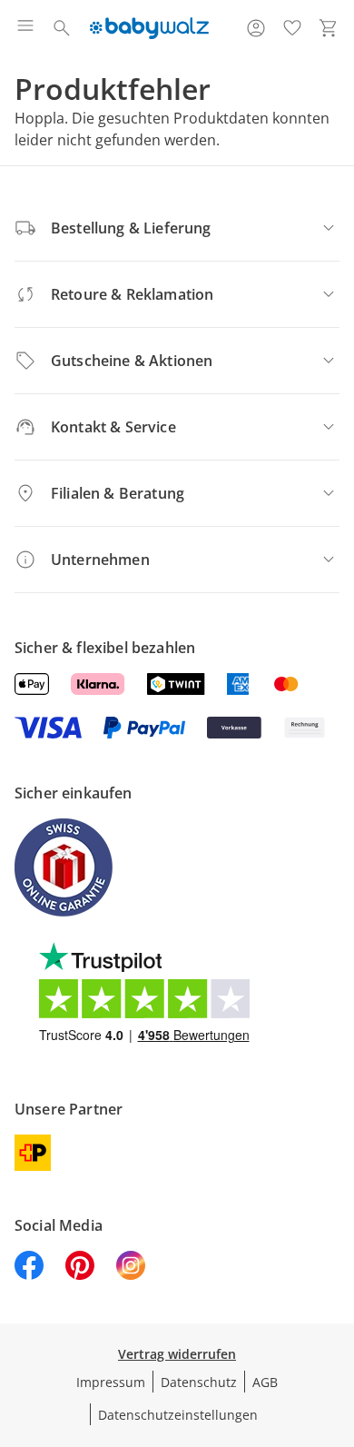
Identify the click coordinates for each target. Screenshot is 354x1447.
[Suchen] (62, 28)
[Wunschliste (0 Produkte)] (292, 28)
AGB (265, 1382)
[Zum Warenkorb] (328, 28)
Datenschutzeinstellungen (178, 1414)
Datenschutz (199, 1382)
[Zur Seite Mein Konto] (256, 28)
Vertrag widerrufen (177, 1354)
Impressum (110, 1382)
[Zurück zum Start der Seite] (336, 1320)
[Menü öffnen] (25, 28)
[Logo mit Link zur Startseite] (149, 28)
